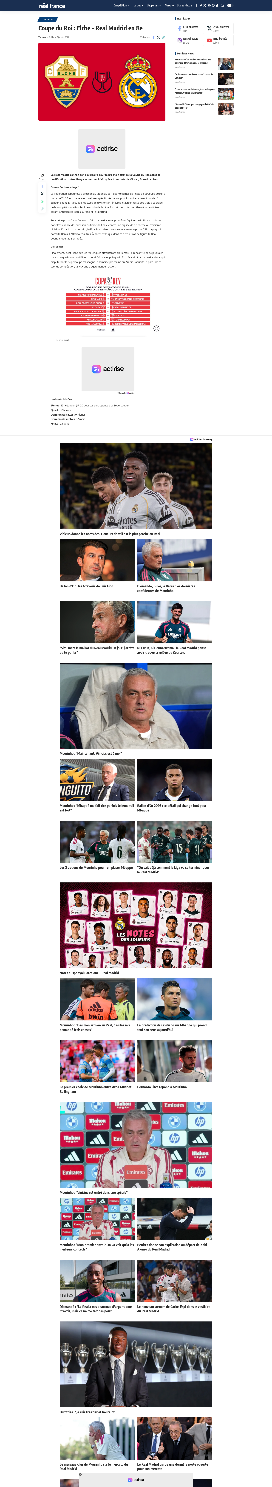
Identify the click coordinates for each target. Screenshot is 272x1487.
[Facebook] (201, 5)
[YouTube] (209, 5)
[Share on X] (158, 37)
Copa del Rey (48, 19)
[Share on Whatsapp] (42, 201)
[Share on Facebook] (153, 37)
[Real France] (58, 5)
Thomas (42, 37)
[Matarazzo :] (226, 64)
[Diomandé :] (226, 109)
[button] (196, 5)
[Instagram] (213, 5)
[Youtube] (219, 40)
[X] (205, 5)
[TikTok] (217, 5)
